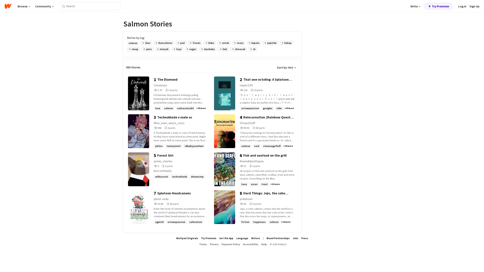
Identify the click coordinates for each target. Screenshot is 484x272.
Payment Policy (231, 244)
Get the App (226, 238)
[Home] (8, 6)
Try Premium (440, 6)
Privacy (214, 244)
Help (264, 244)
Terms (203, 244)
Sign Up (474, 6)
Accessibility (250, 244)
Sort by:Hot (285, 67)
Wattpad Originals (187, 238)
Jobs (295, 238)
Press (304, 238)
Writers (255, 238)
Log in (462, 6)
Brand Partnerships (278, 238)
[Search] (63, 6)
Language (242, 238)
